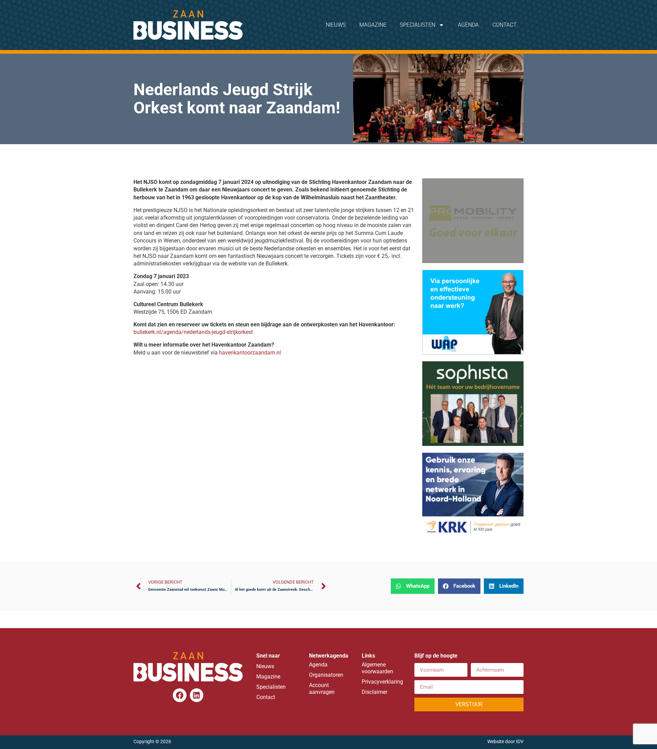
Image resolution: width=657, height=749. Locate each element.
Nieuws (336, 25)
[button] (413, 586)
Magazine (372, 25)
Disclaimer (374, 692)
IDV (520, 742)
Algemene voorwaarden (377, 668)
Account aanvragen (322, 688)
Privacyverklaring (381, 681)
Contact (504, 25)
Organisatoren (326, 675)
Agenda (468, 25)
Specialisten (417, 25)
